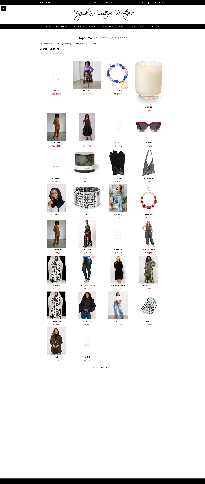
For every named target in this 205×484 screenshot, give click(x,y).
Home (96, 32)
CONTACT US (153, 26)
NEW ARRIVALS (62, 26)
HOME (49, 26)
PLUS (91, 26)
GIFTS (130, 26)
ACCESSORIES (105, 26)
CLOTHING (77, 26)
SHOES (120, 26)
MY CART (157, 2)
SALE (141, 26)
